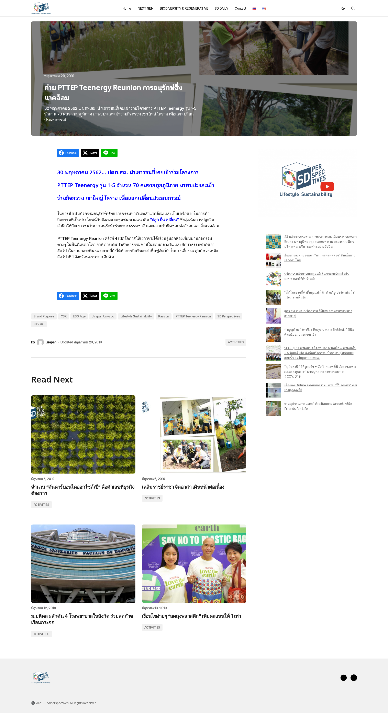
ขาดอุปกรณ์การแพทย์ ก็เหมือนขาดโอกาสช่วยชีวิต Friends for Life (318, 406)
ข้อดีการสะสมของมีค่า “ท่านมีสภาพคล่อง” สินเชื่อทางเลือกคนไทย (319, 257)
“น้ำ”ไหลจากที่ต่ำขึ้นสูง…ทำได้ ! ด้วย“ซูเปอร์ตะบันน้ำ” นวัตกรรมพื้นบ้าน (319, 294)
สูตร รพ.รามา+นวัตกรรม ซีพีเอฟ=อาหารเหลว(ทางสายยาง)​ (318, 313)
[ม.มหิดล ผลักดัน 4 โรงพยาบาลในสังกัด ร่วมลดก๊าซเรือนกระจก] (83, 563)
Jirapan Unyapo (103, 316)
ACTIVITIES (236, 342)
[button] (343, 8)
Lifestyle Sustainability (136, 316)
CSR (64, 316)
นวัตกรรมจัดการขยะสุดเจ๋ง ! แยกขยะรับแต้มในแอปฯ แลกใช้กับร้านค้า (317, 276)
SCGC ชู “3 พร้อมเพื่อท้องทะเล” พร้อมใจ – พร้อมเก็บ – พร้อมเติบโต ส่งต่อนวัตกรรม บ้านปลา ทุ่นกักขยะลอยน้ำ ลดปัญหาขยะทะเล (320, 352)
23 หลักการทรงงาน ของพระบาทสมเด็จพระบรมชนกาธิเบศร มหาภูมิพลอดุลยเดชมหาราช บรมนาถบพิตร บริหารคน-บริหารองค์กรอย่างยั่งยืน (320, 241)
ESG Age (79, 316)
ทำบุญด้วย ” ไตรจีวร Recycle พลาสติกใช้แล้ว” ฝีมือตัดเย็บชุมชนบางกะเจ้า (319, 332)
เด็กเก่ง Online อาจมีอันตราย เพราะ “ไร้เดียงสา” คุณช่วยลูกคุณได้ (320, 387)
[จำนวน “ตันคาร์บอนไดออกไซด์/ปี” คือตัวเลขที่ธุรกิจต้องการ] (83, 434)
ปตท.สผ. (39, 324)
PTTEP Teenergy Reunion (193, 316)
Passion (163, 316)
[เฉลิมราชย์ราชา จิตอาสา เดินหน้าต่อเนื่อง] (194, 434)
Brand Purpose (44, 316)
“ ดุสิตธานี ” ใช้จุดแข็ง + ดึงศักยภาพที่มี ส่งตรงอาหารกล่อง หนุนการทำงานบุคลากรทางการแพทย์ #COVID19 (320, 371)
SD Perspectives (228, 316)
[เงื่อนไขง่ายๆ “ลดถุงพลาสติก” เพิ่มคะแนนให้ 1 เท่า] (194, 563)
